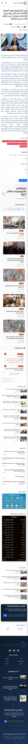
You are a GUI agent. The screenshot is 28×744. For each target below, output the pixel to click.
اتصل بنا (8, 739)
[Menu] (2, 2)
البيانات (11, 141)
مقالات (7, 664)
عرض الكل (4, 193)
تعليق (26, 169)
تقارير (21, 664)
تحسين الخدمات (23, 146)
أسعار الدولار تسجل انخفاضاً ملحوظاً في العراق (15, 286)
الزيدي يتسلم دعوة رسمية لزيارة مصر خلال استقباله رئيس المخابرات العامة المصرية (12, 431)
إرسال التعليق (23, 180)
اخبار (21, 658)
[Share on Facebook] (25, 30)
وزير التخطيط (24, 141)
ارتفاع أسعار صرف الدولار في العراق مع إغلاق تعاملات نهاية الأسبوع (15, 337)
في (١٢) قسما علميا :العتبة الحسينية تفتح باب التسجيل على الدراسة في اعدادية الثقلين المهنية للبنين (14, 360)
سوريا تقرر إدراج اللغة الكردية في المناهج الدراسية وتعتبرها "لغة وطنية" (15, 260)
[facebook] (18, 650)
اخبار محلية (21, 661)
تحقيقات (7, 658)
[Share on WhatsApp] (22, 30)
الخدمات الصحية (23, 144)
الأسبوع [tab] (18, 209)
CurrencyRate (22, 562)
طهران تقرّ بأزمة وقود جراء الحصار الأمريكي (15, 234)
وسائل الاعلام (17, 141)
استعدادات (16, 144)
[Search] (5, 2)
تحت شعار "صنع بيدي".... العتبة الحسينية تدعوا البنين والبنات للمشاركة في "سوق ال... (11, 403)
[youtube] (14, 650)
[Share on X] (23, 30)
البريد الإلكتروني (24, 163)
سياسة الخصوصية (7, 737)
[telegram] (9, 650)
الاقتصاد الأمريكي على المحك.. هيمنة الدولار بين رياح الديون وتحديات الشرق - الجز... (11, 438)
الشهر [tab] (13, 209)
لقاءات (7, 661)
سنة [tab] (10, 209)
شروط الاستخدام (16, 737)
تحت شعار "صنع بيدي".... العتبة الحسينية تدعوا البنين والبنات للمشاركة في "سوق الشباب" (10, 698)
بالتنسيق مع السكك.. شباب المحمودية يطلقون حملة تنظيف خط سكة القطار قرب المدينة (11, 417)
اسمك (25, 158)
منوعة (22, 27)
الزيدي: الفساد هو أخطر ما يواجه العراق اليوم (11, 410)
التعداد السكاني (6, 141)
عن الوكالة (23, 737)
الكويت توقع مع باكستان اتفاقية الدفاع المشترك (15, 312)
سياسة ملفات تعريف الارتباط (17, 739)
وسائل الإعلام (10, 144)
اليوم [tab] (23, 209)
